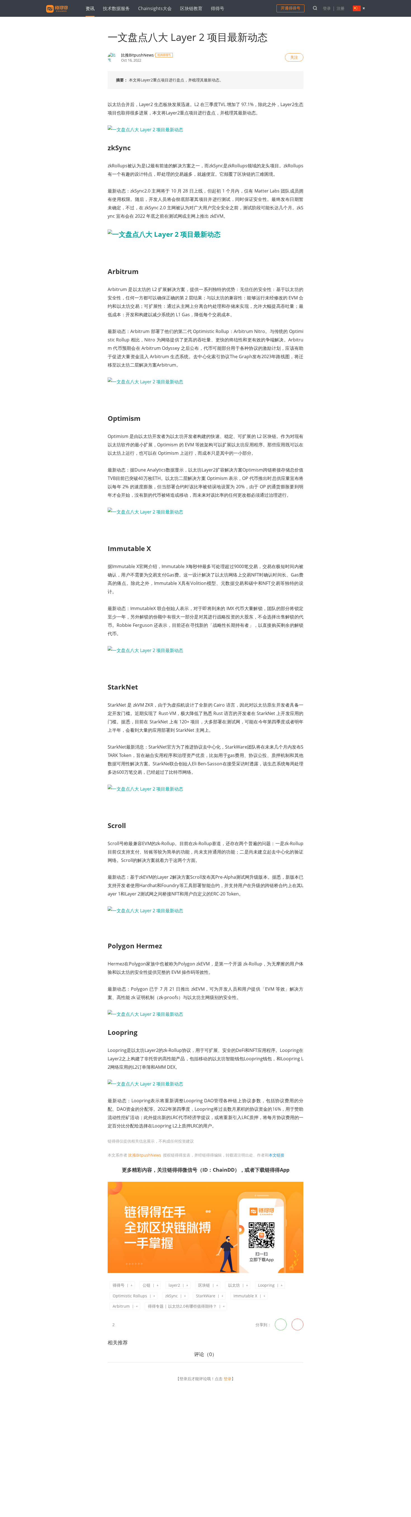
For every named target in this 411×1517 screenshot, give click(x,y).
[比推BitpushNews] (113, 57)
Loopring (266, 1285)
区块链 (204, 1285)
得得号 (217, 8)
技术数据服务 (116, 8)
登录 (327, 8)
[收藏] (122, 1324)
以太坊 (234, 1285)
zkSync (171, 1295)
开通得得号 (290, 8)
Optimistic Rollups (130, 1295)
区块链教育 (191, 8)
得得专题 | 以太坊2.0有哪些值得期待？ (182, 1306)
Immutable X (245, 1295)
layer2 (174, 1285)
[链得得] (57, 13)
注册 (340, 8)
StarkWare (205, 1295)
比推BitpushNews (137, 55)
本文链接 (276, 1155)
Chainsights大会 (155, 8)
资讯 (90, 8)
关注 (294, 57)
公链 (146, 1285)
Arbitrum (121, 1306)
